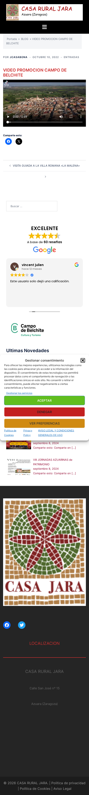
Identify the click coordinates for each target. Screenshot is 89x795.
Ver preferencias (44, 423)
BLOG (24, 39)
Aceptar (44, 400)
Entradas (71, 57)
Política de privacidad (68, 783)
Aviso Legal (62, 788)
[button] (83, 360)
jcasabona (19, 57)
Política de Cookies (35, 788)
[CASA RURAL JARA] (44, 12)
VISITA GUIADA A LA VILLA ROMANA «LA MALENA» (46, 165)
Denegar (44, 412)
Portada (12, 39)
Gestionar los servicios (19, 393)
